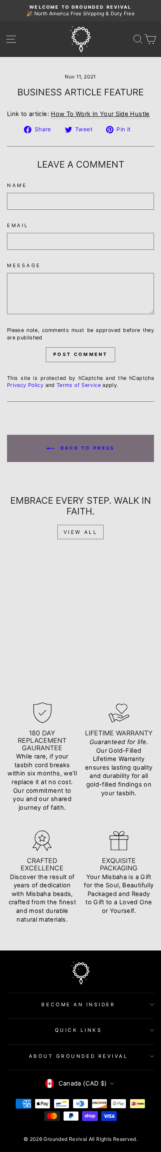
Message (24, 265)
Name (17, 185)
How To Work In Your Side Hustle (100, 114)
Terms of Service (79, 385)
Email (18, 225)
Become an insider (78, 1004)
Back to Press (86, 448)
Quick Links (78, 1030)
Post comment (80, 354)
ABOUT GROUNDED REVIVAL (78, 1056)
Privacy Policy (25, 385)
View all (81, 532)
